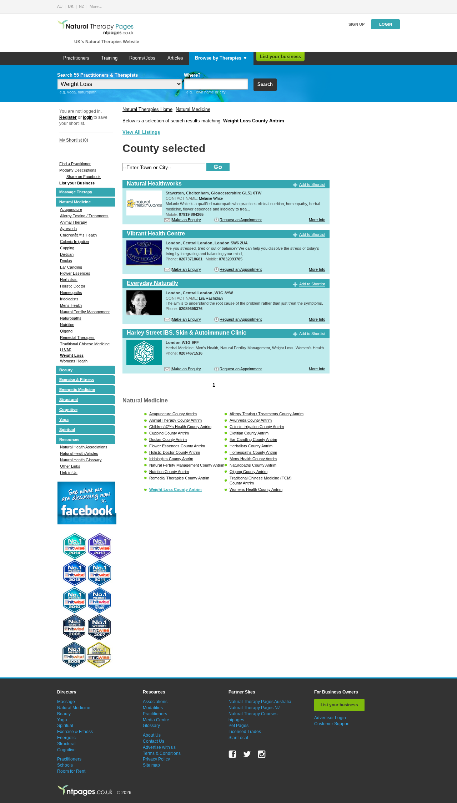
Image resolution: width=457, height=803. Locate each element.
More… (96, 6)
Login (385, 24)
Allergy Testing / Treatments (84, 216)
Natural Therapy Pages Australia (259, 701)
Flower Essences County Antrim (177, 446)
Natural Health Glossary (81, 460)
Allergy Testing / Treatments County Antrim (266, 414)
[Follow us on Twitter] (247, 754)
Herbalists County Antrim (251, 446)
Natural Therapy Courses (252, 713)
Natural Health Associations (83, 447)
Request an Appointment (241, 220)
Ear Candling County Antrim (253, 439)
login (87, 117)
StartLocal (238, 737)
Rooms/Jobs (142, 58)
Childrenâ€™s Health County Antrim (180, 427)
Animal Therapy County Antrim (175, 420)
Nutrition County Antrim (169, 471)
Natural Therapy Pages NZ (254, 707)
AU (59, 6)
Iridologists (69, 299)
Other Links (70, 466)
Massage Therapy (75, 192)
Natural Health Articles (79, 453)
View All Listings (141, 132)
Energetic (66, 737)
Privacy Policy (156, 759)
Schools (65, 765)
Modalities (153, 707)
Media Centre (156, 719)
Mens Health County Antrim (253, 459)
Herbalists (68, 280)
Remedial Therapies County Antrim (179, 478)
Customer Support (332, 723)
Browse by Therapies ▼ (221, 58)
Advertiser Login (330, 717)
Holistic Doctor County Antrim (174, 452)
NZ (81, 6)
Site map (151, 765)
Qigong (66, 331)
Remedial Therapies (77, 337)
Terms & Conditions (162, 753)
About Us (152, 735)
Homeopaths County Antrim (253, 452)
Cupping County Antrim (169, 433)
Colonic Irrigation (74, 241)
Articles (175, 58)
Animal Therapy (73, 222)
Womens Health (73, 361)
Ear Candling (71, 267)
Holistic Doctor (72, 286)
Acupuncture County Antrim (173, 414)
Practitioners (76, 58)
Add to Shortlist (312, 184)
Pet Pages (238, 725)
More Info (317, 220)
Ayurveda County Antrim (251, 420)
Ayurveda (68, 229)
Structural (68, 399)
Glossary (151, 725)
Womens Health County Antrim (256, 489)
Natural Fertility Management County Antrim (186, 465)
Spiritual (67, 429)
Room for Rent (71, 771)
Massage (66, 701)
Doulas (66, 261)
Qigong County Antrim (248, 471)
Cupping (67, 248)
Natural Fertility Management (85, 312)
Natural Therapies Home (147, 109)
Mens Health (71, 305)
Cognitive (68, 409)
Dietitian (67, 254)
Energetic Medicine (77, 389)
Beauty (65, 370)
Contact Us (153, 741)
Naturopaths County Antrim (253, 465)
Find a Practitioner (75, 164)
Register (68, 117)
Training (109, 58)
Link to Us (68, 473)
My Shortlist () (73, 140)
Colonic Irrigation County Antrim (257, 427)
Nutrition (67, 324)
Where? (192, 75)
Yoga (64, 419)
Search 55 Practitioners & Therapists (97, 75)
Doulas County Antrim (168, 439)
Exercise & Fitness (76, 379)
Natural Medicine (75, 202)
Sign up (356, 24)
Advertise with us (159, 747)
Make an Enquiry (186, 220)
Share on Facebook (83, 176)
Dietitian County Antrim (249, 433)
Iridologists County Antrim (171, 459)
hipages (236, 719)
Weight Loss (72, 355)
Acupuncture (71, 209)
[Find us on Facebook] (232, 754)
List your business (280, 56)
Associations (155, 701)
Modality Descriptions (77, 170)
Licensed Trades (244, 731)
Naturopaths (70, 318)
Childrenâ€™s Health (78, 235)
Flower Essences (75, 273)
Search (265, 84)
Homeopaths (71, 292)
